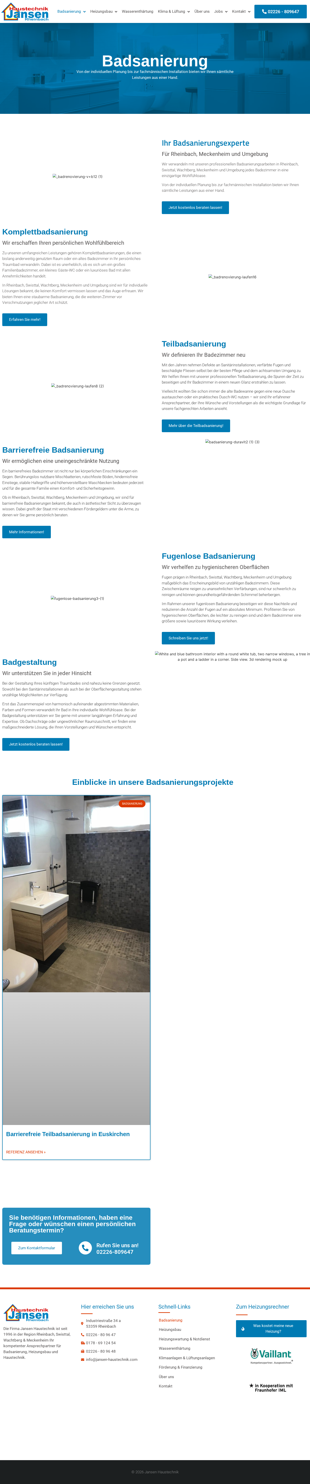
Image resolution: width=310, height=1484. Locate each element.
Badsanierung (69, 11)
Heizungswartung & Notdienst (184, 1339)
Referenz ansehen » (26, 1152)
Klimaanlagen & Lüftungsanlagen (187, 1358)
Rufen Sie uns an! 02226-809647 (117, 1248)
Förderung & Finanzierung (180, 1367)
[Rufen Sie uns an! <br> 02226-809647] (85, 1248)
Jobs (218, 11)
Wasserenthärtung (137, 11)
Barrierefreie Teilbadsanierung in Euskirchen (68, 1134)
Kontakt (239, 11)
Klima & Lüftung (171, 11)
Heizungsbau (101, 11)
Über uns (202, 11)
